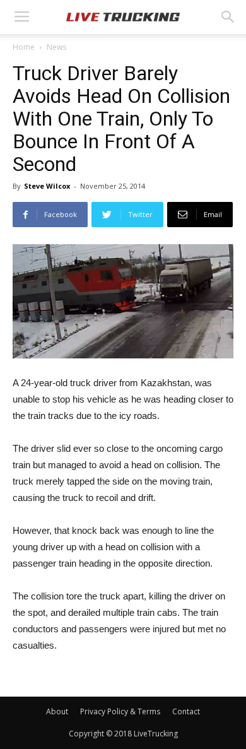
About (57, 711)
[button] (228, 17)
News (56, 47)
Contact (186, 711)
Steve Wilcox (47, 186)
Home (24, 47)
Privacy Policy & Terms (120, 711)
